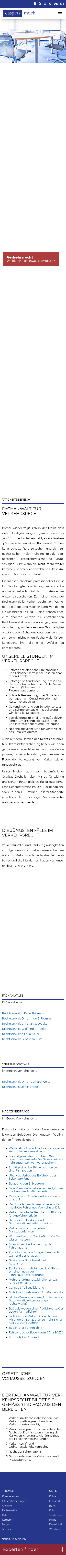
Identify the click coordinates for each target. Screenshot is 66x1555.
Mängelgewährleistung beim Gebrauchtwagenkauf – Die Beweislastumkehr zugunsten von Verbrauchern (36, 1159)
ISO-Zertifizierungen (14, 1501)
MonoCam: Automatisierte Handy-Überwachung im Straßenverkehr (36, 1190)
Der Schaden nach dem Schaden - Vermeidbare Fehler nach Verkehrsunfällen (35, 1206)
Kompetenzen (10, 1496)
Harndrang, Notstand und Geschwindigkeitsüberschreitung (31, 1222)
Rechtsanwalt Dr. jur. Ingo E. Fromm (26, 1018)
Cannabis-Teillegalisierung (26, 1287)
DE (56, 3)
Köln (51, 1510)
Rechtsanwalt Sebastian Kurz (22, 1039)
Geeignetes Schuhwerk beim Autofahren (29, 1262)
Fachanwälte (9, 1510)
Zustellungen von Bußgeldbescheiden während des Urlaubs (35, 1254)
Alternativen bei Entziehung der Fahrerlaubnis (30, 1246)
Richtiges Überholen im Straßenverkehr (36, 1292)
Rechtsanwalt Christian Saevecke (24, 1023)
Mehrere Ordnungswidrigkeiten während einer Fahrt (34, 1281)
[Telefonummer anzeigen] (50, 3)
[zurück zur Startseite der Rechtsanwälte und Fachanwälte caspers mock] (20, 15)
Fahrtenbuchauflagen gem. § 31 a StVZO (36, 1332)
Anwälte (7, 1505)
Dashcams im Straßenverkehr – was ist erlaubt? (35, 1198)
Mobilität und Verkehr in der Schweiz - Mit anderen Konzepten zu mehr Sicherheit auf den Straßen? (36, 1319)
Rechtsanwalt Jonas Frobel (20, 1086)
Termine (7, 1529)
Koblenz (54, 1496)
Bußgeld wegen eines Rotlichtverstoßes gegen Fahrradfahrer (36, 1310)
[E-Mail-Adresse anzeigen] (45, 3)
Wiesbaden (55, 1529)
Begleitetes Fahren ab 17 (25, 1327)
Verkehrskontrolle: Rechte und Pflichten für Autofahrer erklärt (36, 1214)
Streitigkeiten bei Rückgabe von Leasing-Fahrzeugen (34, 1169)
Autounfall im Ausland (24, 1337)
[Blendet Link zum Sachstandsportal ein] (35, 3)
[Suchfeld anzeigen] (40, 3)
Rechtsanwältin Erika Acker (20, 1034)
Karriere (7, 1519)
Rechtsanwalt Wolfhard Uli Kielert (25, 1028)
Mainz (52, 1519)
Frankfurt (54, 1501)
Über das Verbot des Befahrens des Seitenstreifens (33, 1177)
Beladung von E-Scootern (26, 1183)
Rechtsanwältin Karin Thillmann (23, 1013)
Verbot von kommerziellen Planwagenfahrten (27, 1230)
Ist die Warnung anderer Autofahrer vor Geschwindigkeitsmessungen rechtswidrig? (35, 1300)
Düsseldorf (55, 1524)
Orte (4, 1515)
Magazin (7, 1524)
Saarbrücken (56, 1515)
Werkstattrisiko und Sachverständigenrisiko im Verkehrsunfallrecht (36, 1150)
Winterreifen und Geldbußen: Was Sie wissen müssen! (34, 1238)
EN (62, 3)
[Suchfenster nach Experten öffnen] (60, 1549)
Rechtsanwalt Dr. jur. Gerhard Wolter (26, 1081)
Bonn (52, 1505)
